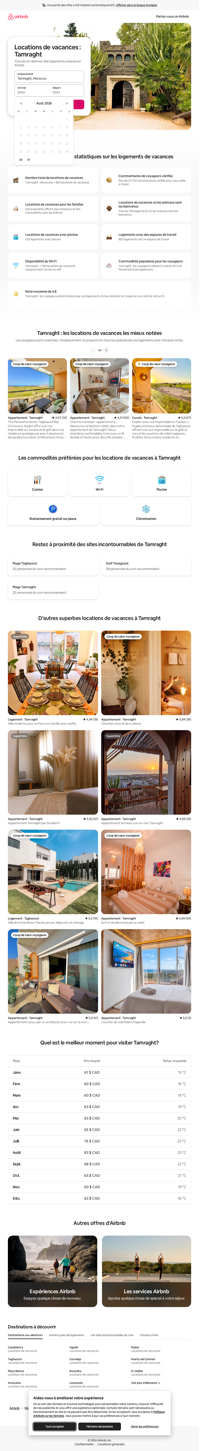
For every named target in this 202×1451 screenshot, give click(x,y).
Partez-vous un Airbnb (172, 16)
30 (20, 160)
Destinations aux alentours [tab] (25, 1335)
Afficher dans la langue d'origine (136, 5)
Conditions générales (110, 1444)
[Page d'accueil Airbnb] (18, 16)
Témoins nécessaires (99, 1426)
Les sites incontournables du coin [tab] (112, 1335)
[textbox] (32, 92)
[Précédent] (93, 350)
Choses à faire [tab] (149, 1335)
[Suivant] (106, 350)
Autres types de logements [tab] (66, 1335)
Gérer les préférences (144, 1426)
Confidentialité (84, 1444)
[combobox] (49, 78)
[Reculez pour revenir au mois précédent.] (21, 103)
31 (28, 160)
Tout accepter (54, 1426)
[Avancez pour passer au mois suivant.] (66, 103)
